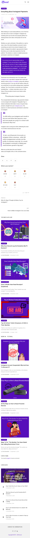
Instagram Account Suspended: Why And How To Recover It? (15, 366)
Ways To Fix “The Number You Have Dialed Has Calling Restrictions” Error (14, 443)
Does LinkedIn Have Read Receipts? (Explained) (12, 285)
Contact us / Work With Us (15, 527)
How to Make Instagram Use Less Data (18, 210)
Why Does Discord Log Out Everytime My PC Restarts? (14, 247)
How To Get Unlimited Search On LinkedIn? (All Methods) (16, 508)
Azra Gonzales (5, 255)
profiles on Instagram (13, 81)
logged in (9, 458)
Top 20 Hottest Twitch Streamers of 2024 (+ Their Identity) (14, 324)
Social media (10, 473)
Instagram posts (19, 105)
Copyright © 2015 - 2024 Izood (15, 534)
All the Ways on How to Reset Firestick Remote (12, 405)
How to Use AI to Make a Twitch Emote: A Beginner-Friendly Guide (16, 477)
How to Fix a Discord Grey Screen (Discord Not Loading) (16, 500)
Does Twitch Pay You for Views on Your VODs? (17, 486)
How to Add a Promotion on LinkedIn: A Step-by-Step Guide (17, 516)
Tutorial (4, 8)
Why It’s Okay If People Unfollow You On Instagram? (12, 201)
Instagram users (5, 79)
